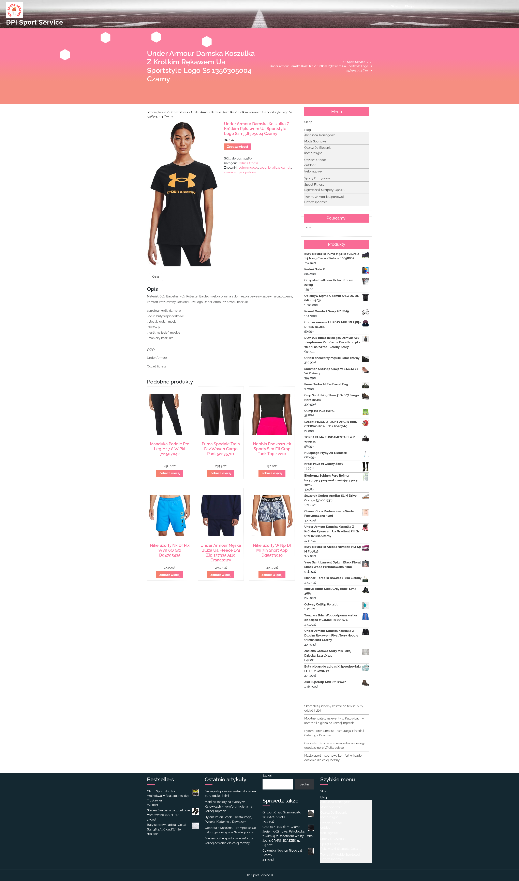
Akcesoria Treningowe (319, 135)
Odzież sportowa (315, 202)
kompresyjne (313, 153)
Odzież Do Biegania (317, 148)
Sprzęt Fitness (314, 184)
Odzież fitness (178, 112)
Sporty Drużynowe (317, 178)
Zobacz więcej (237, 147)
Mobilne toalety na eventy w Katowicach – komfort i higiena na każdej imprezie (228, 806)
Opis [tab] (155, 277)
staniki (228, 172)
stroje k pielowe (245, 172)
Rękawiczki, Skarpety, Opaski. (324, 190)
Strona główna (156, 112)
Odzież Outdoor (315, 160)
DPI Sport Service (34, 22)
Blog (408, 6)
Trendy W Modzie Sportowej (324, 197)
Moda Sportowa (315, 141)
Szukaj (267, 775)
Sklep (395, 6)
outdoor (309, 165)
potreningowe (248, 167)
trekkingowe (313, 171)
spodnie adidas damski (275, 167)
